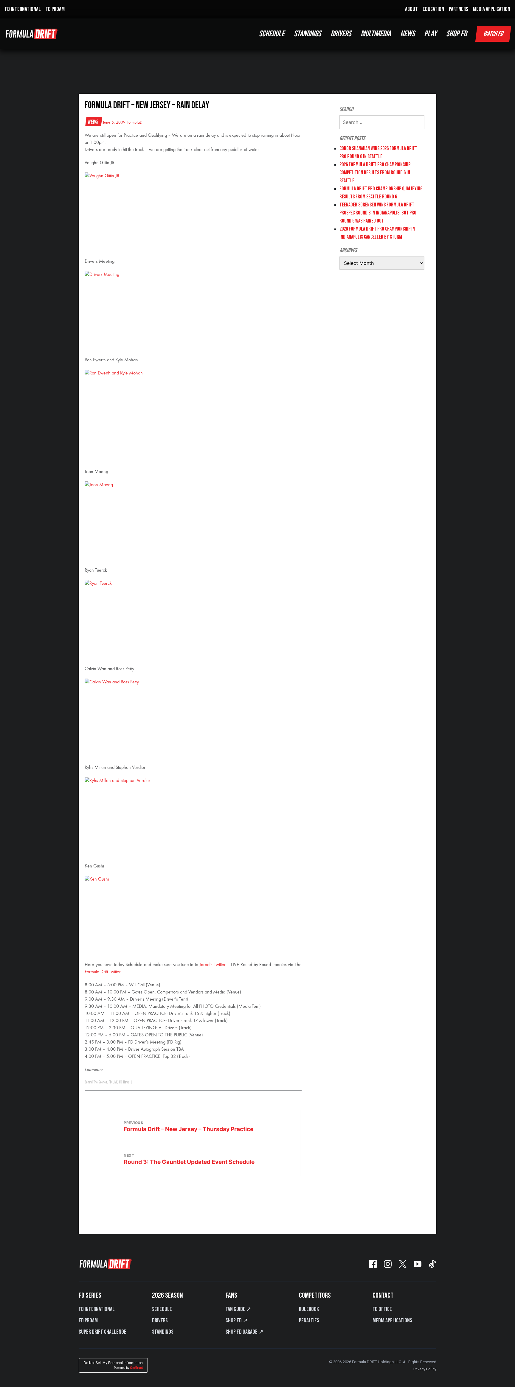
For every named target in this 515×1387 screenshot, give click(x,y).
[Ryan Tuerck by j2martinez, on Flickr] (193, 620)
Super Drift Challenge (102, 1331)
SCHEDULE (271, 34)
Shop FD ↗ (237, 1320)
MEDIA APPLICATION (491, 9)
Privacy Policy (424, 1369)
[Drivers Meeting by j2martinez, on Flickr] (193, 311)
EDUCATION (433, 9)
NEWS (407, 34)
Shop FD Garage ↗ (244, 1331)
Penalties (309, 1320)
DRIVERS (341, 34)
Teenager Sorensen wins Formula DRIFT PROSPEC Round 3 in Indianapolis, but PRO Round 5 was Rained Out (377, 213)
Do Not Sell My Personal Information (113, 1365)
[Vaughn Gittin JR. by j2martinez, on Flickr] (193, 212)
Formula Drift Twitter (102, 972)
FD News (124, 1082)
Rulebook (309, 1309)
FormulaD (134, 122)
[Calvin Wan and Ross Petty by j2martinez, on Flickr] (193, 718)
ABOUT (411, 9)
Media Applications (392, 1320)
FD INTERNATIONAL (23, 9)
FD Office (382, 1309)
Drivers (160, 1320)
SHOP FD (456, 34)
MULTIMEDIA (376, 34)
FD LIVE (113, 1082)
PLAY (430, 34)
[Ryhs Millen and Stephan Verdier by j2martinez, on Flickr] (193, 817)
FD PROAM (55, 9)
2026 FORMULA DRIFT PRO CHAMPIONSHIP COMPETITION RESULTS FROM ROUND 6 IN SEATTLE (374, 172)
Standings (162, 1331)
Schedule (162, 1309)
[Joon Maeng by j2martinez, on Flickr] (193, 521)
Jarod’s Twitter (212, 964)
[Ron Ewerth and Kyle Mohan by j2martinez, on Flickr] (193, 409)
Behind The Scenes (96, 1082)
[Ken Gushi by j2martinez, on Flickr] (193, 915)
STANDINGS (307, 34)
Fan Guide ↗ (238, 1309)
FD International (97, 1309)
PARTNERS (458, 9)
